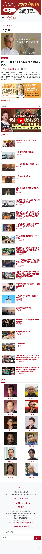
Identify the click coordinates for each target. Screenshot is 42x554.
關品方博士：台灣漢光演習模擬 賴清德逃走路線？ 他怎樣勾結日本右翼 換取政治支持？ (27, 250)
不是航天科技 (20, 344)
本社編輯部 (9, 69)
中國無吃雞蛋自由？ (23, 332)
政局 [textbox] (4, 106)
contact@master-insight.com (23, 523)
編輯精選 (19, 300)
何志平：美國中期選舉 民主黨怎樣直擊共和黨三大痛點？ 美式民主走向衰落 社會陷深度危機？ (27, 274)
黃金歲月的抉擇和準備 (23, 308)
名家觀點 (4, 58)
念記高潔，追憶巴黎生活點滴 (26, 140)
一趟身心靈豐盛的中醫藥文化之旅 (27, 164)
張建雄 (18, 310)
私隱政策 (38, 548)
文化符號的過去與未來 (23, 176)
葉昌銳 (18, 154)
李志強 (18, 346)
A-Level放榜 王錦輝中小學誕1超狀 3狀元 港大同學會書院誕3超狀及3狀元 (28, 262)
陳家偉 (18, 166)
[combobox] (21, 107)
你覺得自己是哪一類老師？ (25, 152)
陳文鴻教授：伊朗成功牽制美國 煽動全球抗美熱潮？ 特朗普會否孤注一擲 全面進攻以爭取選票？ (27, 369)
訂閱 (37, 538)
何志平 (18, 178)
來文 (17, 288)
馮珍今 (18, 142)
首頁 (2, 25)
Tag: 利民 (9, 25)
